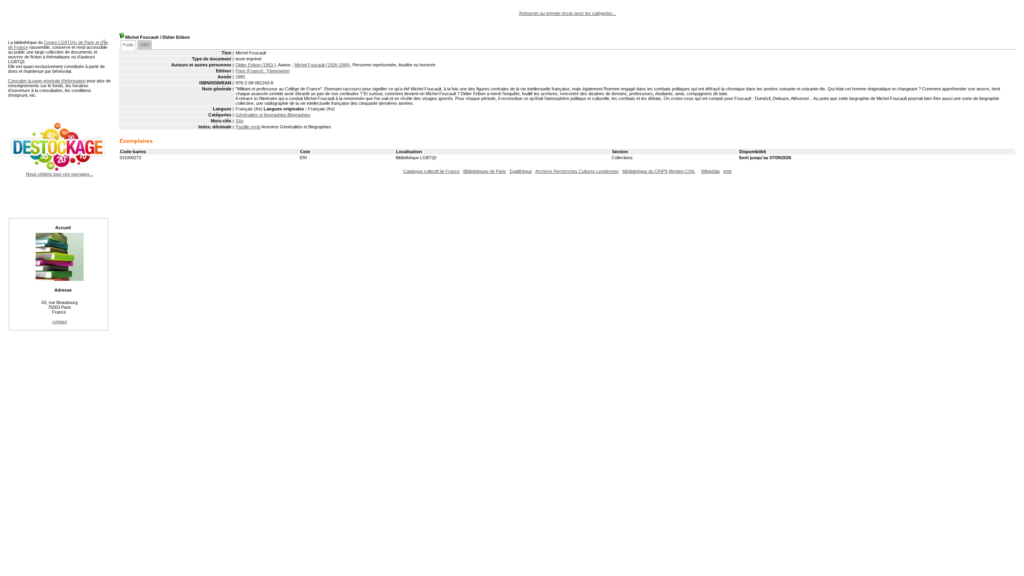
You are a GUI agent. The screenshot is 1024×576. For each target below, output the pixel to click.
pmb (727, 171)
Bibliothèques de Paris (484, 171)
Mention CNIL (682, 171)
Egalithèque (521, 171)
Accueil (63, 227)
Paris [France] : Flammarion (263, 70)
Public (128, 44)
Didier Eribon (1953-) (256, 64)
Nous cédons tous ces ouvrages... (59, 174)
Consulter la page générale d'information (47, 80)
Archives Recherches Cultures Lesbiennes (577, 171)
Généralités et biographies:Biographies (273, 114)
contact (59, 321)
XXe (240, 120)
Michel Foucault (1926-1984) (322, 64)
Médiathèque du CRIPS (645, 171)
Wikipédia (710, 171)
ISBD (145, 44)
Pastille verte (248, 126)
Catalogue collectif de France (431, 171)
